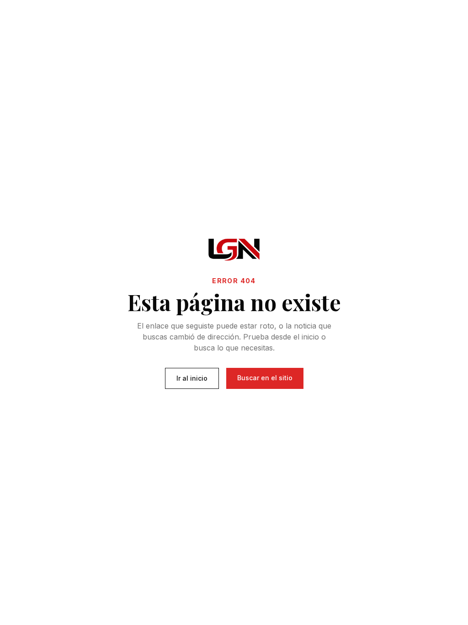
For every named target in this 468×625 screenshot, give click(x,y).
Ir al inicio (191, 378)
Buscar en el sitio (264, 378)
